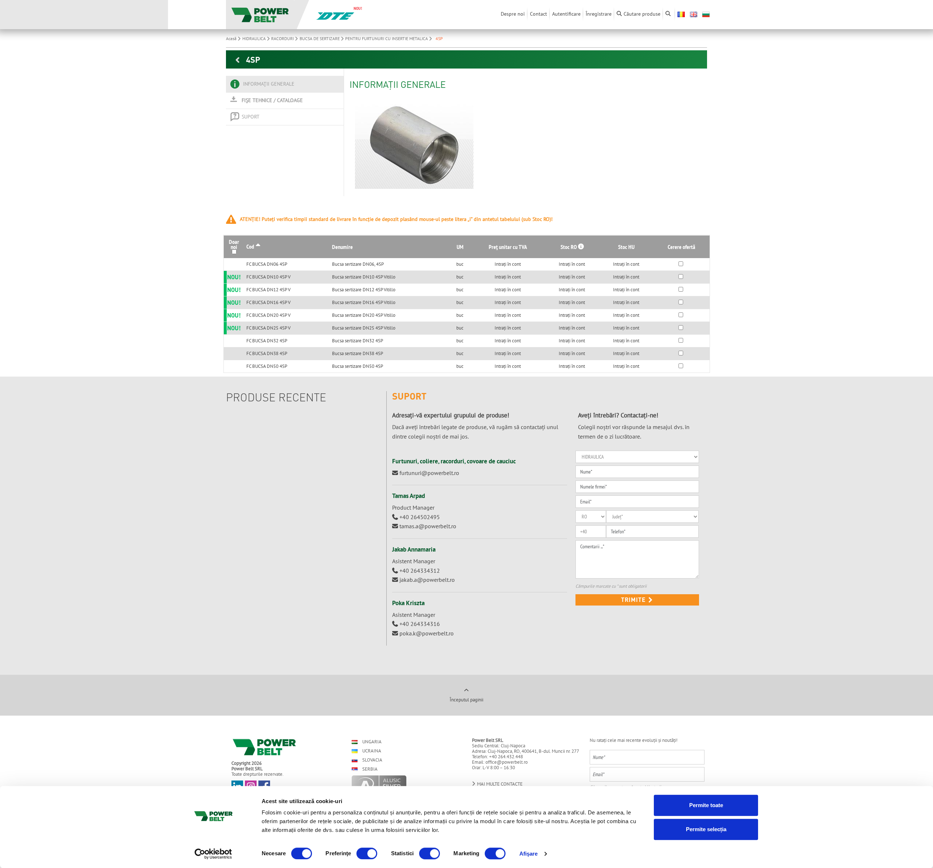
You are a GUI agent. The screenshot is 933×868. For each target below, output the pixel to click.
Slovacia (371, 760)
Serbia (369, 769)
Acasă (232, 38)
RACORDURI (283, 38)
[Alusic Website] (405, 784)
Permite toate (706, 805)
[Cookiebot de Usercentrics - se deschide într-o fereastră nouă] (213, 853)
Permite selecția (706, 829)
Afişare (528, 854)
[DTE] (335, 15)
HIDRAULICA (254, 38)
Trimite (634, 599)
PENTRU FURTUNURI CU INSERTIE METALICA (387, 38)
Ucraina (371, 751)
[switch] (366, 853)
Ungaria (371, 741)
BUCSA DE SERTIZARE (320, 38)
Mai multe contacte (499, 784)
